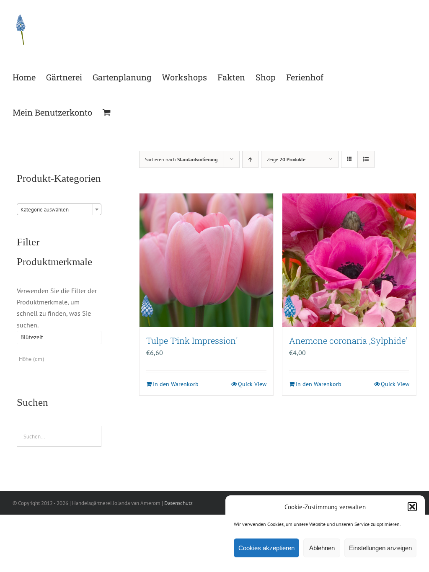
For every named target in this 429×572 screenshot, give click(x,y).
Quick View (252, 384)
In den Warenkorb (176, 384)
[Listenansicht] (366, 159)
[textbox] (59, 210)
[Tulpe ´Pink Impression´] (206, 260)
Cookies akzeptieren (266, 547)
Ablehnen (322, 547)
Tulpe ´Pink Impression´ (192, 340)
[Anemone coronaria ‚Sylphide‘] (349, 260)
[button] (412, 506)
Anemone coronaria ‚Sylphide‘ (348, 340)
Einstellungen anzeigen (380, 547)
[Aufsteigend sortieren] (250, 159)
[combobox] (59, 209)
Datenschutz (178, 503)
